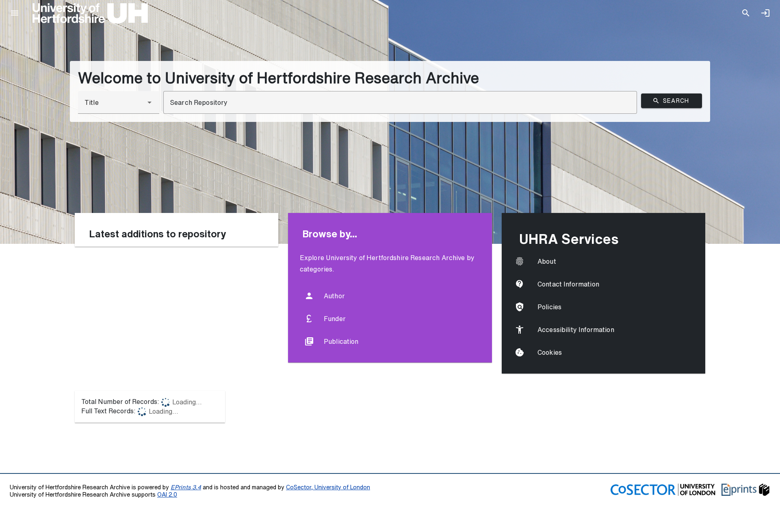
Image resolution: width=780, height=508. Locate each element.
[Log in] (765, 13)
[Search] (746, 13)
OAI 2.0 (167, 494)
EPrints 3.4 (186, 487)
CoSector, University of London (328, 487)
